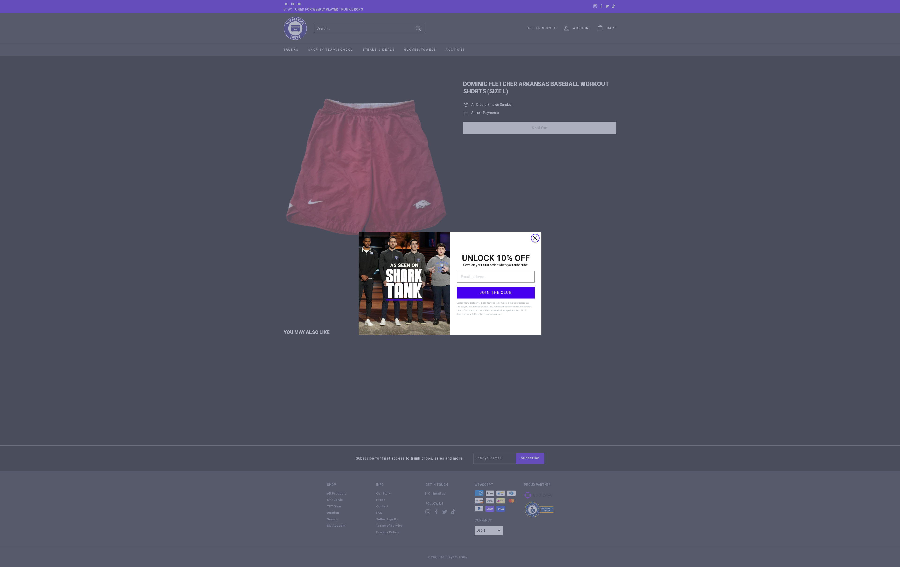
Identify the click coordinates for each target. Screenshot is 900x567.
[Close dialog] (535, 238)
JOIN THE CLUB (496, 292)
